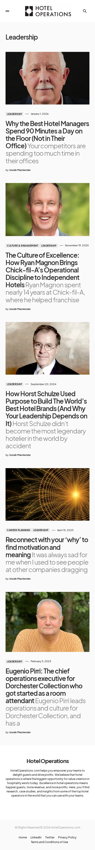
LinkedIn (36, 837)
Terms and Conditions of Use (49, 842)
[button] (7, 11)
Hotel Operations (48, 760)
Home (23, 837)
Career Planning (18, 530)
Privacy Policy (67, 837)
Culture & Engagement (22, 245)
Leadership (14, 114)
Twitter (49, 837)
